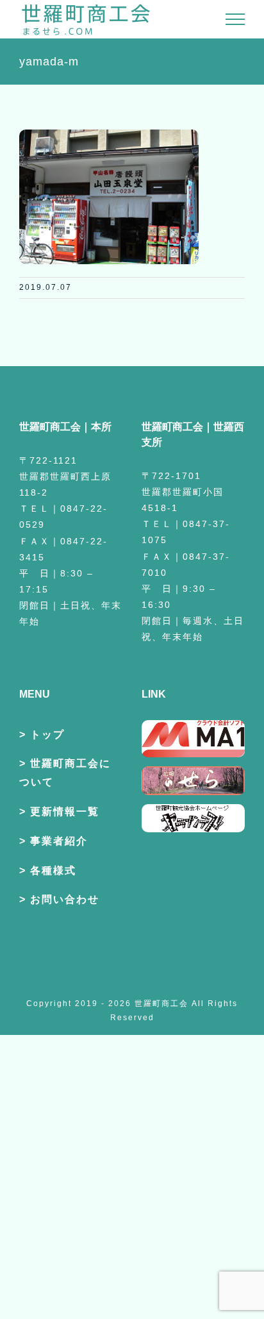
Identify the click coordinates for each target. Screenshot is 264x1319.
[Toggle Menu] (235, 19)
